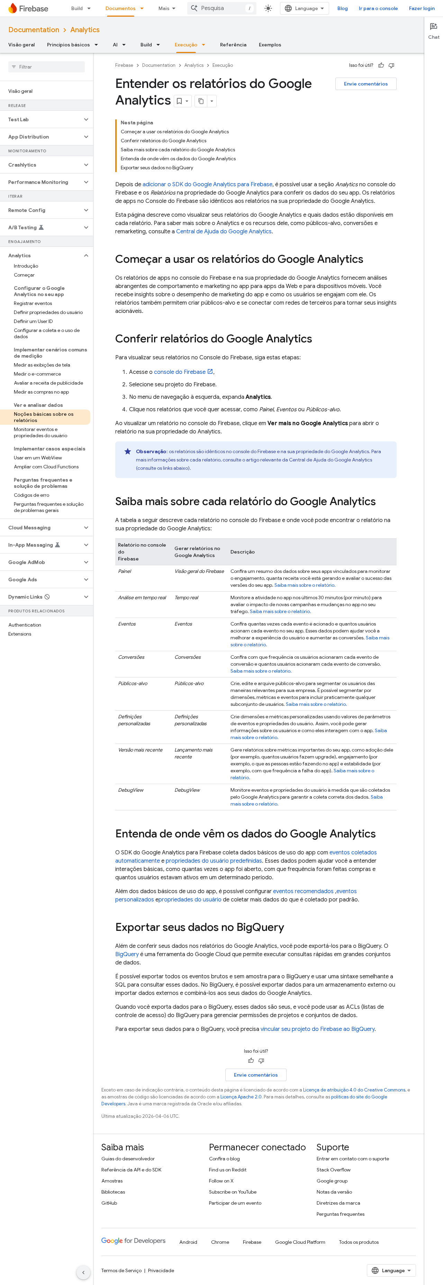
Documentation (33, 30)
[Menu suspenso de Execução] (205, 44)
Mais (164, 8)
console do (180, 372)
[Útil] (381, 65)
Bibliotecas (113, 1192)
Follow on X (221, 1181)
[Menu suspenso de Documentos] (144, 8)
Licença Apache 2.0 (241, 1097)
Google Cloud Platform (300, 1242)
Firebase (124, 65)
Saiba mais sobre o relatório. (305, 585)
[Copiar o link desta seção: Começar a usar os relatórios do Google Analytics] (370, 260)
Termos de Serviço (121, 1270)
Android (188, 1242)
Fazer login (422, 8)
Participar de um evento (235, 1203)
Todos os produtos (359, 1242)
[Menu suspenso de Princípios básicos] (98, 44)
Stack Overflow (334, 1170)
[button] (41, 119)
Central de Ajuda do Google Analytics (224, 231)
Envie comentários (366, 84)
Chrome (220, 1242)
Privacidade (161, 1270)
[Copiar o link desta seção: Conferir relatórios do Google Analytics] (319, 339)
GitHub (109, 1203)
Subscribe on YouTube (232, 1192)
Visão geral (21, 45)
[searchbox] (46, 66)
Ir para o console (378, 8)
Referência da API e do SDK (131, 1170)
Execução (186, 45)
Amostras (112, 1181)
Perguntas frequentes (340, 1214)
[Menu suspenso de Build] (91, 8)
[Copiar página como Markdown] (201, 101)
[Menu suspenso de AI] (126, 44)
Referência (233, 45)
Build (77, 8)
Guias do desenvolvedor (128, 1159)
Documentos (121, 8)
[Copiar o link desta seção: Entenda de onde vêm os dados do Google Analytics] (383, 834)
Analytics (85, 30)
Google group (332, 1181)
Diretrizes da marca (338, 1203)
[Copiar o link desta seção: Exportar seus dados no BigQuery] (291, 928)
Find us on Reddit (227, 1170)
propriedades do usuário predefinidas (214, 860)
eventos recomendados (303, 891)
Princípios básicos (68, 45)
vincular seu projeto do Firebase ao (317, 1029)
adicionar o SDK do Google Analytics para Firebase (207, 184)
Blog (342, 8)
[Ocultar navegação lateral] (83, 1272)
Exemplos (270, 45)
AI (115, 45)
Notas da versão (334, 1192)
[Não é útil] (391, 65)
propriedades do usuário (190, 899)
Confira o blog (224, 1159)
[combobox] (221, 8)
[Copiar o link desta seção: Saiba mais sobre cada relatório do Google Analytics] (383, 502)
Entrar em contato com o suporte (353, 1159)
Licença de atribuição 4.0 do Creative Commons (354, 1090)
